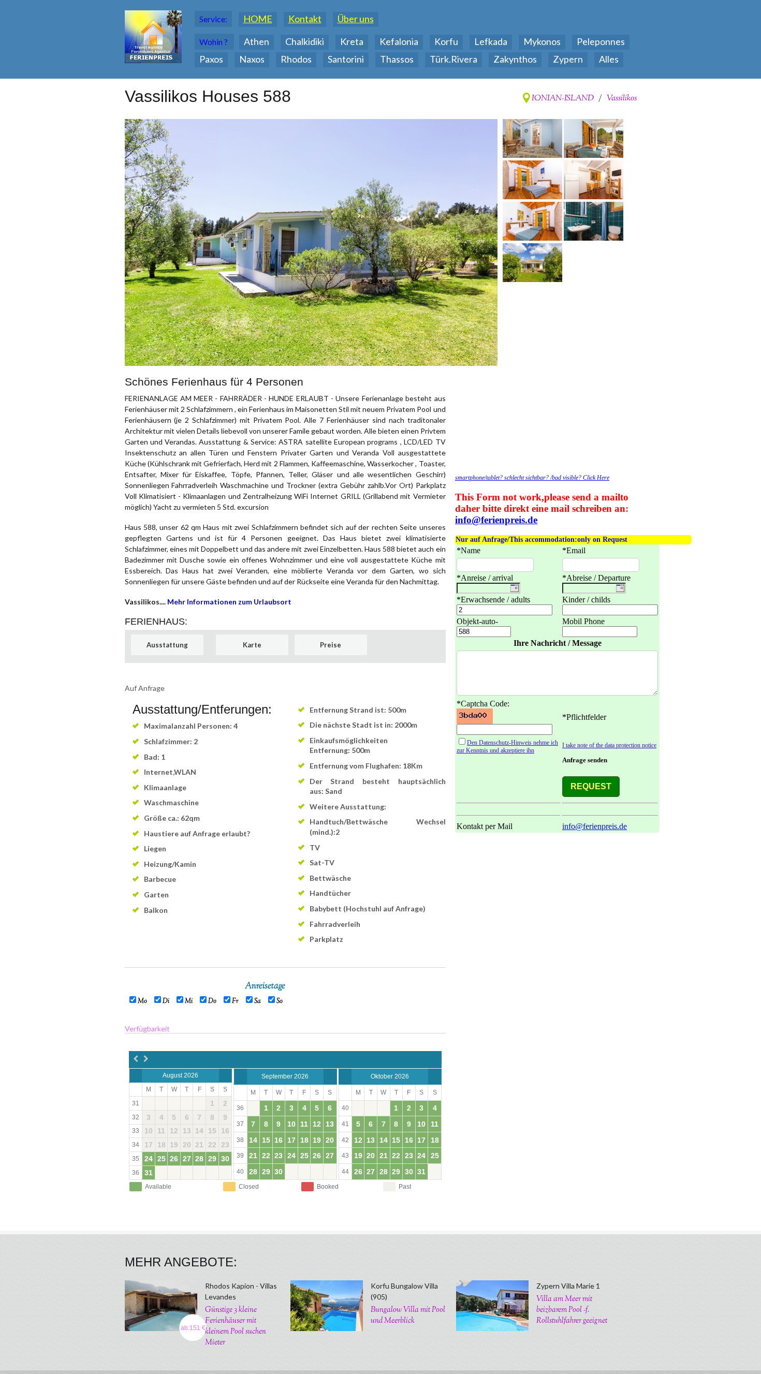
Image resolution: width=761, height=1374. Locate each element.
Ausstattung (167, 645)
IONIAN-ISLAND (562, 99)
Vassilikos (622, 99)
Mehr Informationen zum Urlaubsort (229, 601)
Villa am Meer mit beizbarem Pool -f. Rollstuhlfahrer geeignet (571, 1310)
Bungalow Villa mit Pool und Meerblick (408, 1315)
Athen (256, 41)
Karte (252, 645)
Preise (330, 645)
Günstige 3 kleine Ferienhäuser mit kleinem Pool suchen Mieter (235, 1326)
